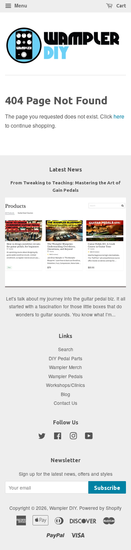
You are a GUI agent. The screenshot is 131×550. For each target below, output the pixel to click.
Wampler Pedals (65, 376)
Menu (20, 5)
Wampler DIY (63, 507)
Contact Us (65, 402)
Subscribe (107, 488)
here (119, 116)
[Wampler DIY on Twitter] (42, 437)
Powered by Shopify (100, 507)
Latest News (65, 169)
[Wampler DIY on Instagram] (73, 437)
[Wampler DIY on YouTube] (89, 437)
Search (65, 349)
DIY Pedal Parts (65, 358)
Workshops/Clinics (65, 385)
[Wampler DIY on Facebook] (57, 437)
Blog (65, 394)
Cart (120, 5)
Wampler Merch (65, 367)
